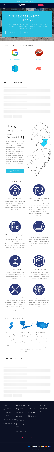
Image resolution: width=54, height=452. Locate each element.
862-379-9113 (47, 5)
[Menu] (4, 5)
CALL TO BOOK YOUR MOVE (14, 171)
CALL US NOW (12, 32)
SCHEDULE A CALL (29, 32)
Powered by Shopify (46, 449)
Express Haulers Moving (38, 449)
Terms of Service (44, 411)
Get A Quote (40, 5)
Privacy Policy (43, 408)
